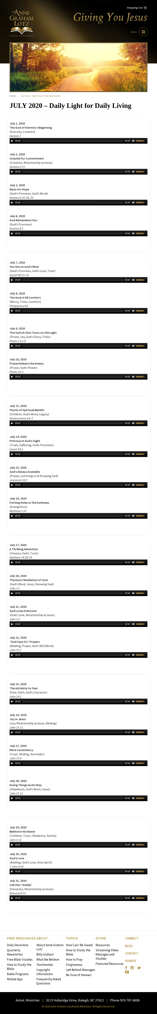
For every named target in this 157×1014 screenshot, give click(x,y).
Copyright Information (44, 972)
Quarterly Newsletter (15, 952)
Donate (130, 961)
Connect (131, 938)
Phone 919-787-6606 (125, 1000)
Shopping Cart (135, 7)
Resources (103, 945)
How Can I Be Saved (79, 945)
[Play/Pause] (12, 140)
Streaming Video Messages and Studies (107, 954)
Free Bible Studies (20, 959)
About (42, 938)
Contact (131, 953)
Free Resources (21, 938)
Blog (129, 946)
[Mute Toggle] (133, 140)
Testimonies (44, 965)
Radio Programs (18, 974)
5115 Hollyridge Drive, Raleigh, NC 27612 (75, 1000)
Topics (72, 938)
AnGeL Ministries (28, 1000)
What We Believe (47, 959)
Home (13, 96)
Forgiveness (74, 965)
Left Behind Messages (80, 970)
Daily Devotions (17, 945)
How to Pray (74, 959)
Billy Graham (45, 954)
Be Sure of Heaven (78, 975)
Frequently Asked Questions (48, 981)
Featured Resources (109, 964)
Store (101, 938)
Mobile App (15, 979)
